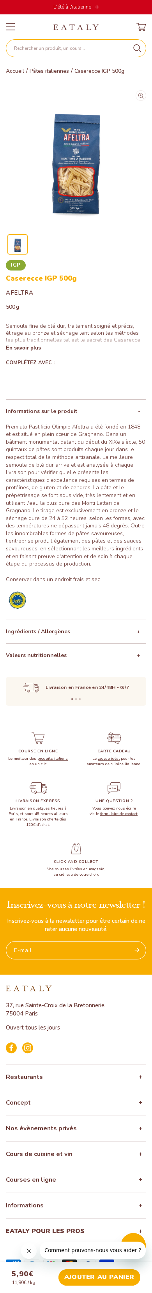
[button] (76, 48)
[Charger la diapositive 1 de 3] (72, 699)
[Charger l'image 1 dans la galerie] (17, 244)
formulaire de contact (119, 814)
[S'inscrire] (137, 950)
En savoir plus (23, 348)
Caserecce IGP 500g (99, 71)
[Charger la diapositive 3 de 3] (80, 699)
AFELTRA (19, 293)
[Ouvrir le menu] (10, 26)
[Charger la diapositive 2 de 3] (76, 699)
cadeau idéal (109, 758)
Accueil (15, 71)
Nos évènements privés (41, 1128)
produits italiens (52, 758)
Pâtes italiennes (49, 71)
